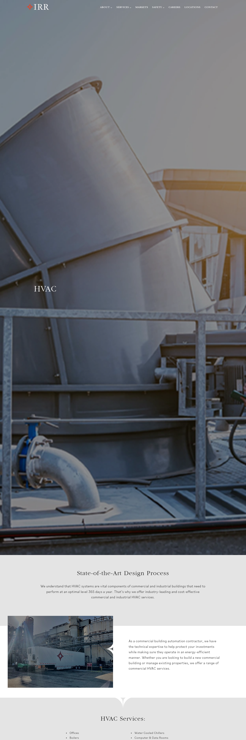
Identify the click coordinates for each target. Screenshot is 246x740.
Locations (192, 7)
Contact (211, 7)
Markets (141, 7)
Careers (174, 7)
